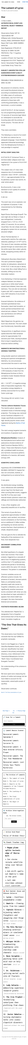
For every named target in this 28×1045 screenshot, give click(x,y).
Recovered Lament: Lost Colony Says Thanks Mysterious (13, 765)
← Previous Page (20, 710)
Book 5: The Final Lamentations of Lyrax (11, 692)
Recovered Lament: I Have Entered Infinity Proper (13, 749)
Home (18, 2)
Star (3, 17)
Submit (14, 821)
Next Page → (6, 710)
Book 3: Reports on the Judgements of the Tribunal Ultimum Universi (13, 786)
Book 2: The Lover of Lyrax (13, 781)
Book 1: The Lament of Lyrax (13, 778)
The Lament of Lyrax (12, 8)
